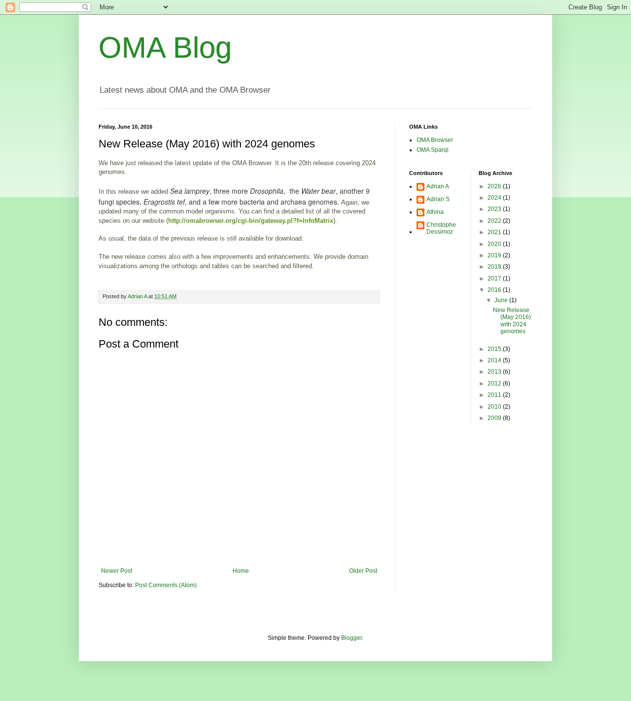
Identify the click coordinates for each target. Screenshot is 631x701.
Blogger (351, 637)
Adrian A (437, 186)
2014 (495, 360)
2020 (495, 244)
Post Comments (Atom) (166, 585)
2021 (495, 232)
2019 (495, 255)
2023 (495, 209)
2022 (495, 220)
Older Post (363, 570)
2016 (495, 289)
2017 (495, 278)
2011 (495, 394)
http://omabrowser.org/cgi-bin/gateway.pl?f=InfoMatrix (250, 220)
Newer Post (116, 570)
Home (241, 570)
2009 (495, 418)
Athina (435, 212)
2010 (495, 406)
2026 (495, 186)
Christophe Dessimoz (441, 228)
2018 (495, 266)
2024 (495, 197)
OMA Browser (435, 140)
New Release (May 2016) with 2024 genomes (512, 321)
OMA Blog (165, 47)
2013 (495, 371)
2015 (495, 349)
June (501, 300)
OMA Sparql (433, 149)
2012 (495, 383)
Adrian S (438, 199)
